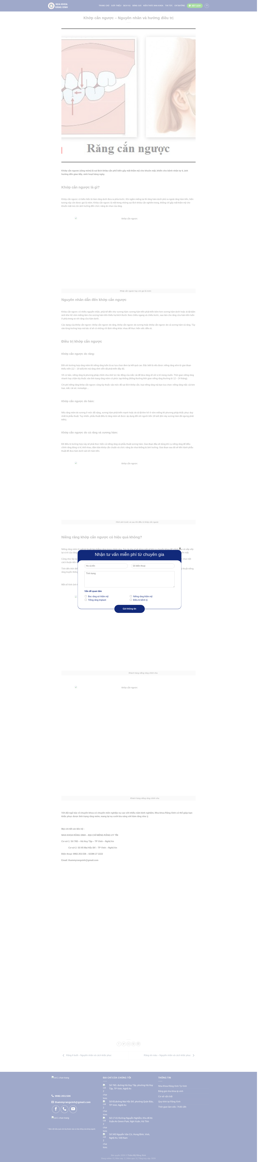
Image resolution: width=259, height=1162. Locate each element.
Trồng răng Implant (97, 600)
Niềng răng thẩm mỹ (142, 596)
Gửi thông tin (129, 609)
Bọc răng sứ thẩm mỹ (98, 596)
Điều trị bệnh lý (140, 600)
